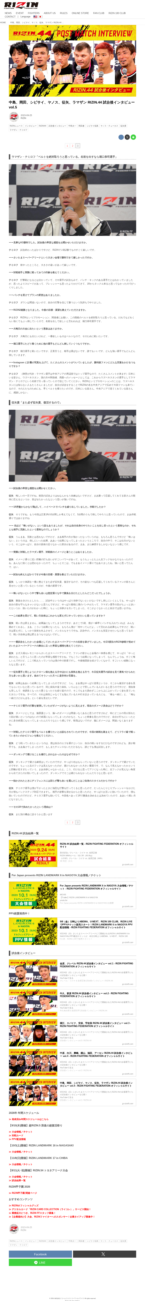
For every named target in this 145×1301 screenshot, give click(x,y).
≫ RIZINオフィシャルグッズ (24, 1205)
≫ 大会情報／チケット (21, 1131)
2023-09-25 (26, 115)
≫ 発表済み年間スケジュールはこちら (29, 1119)
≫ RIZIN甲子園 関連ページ (23, 1193)
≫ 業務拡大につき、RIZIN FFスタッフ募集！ (32, 1213)
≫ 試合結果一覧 (17, 1180)
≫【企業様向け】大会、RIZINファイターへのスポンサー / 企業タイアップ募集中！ (52, 1216)
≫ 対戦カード (16, 1135)
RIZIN (23, 118)
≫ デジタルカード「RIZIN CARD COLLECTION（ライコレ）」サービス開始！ (50, 1209)
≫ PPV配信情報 (17, 1139)
